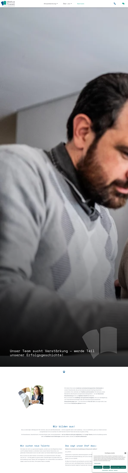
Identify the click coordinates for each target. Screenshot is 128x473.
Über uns (66, 4)
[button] (125, 453)
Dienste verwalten (97, 463)
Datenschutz (111, 470)
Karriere (80, 4)
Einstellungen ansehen (118, 467)
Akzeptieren (98, 467)
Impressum (116, 470)
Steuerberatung (50, 4)
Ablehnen (106, 467)
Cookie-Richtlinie (105, 470)
